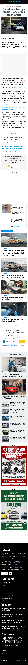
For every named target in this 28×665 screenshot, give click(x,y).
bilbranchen (4, 556)
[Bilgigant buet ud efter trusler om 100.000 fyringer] (14, 387)
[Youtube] (10, 573)
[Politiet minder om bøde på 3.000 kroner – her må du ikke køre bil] (5, 418)
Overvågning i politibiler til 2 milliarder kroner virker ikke (17, 437)
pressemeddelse (20, 87)
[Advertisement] (14, 187)
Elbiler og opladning (5, 371)
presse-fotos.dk (14, 151)
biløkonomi (16, 564)
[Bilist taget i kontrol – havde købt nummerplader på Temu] (5, 425)
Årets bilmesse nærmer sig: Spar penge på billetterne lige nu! (13, 108)
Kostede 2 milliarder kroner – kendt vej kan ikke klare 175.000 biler (17, 411)
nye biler (19, 555)
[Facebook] (3, 573)
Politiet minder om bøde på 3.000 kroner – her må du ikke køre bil (18, 418)
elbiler (14, 555)
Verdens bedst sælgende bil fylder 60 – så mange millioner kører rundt (18, 404)
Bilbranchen (4, 394)
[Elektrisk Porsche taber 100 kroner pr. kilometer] (5, 432)
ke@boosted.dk (14, 663)
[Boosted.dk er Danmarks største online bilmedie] (14, 2)
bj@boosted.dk (16, 226)
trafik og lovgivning (18, 562)
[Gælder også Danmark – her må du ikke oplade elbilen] (14, 364)
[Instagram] (6, 573)
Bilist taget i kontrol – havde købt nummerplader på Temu (17, 424)
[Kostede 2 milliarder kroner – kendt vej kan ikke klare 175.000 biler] (5, 411)
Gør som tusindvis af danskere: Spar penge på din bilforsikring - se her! (12, 147)
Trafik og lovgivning (14, 6)
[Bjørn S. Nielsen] (6, 215)
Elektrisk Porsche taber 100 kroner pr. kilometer (17, 431)
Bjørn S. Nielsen (10, 38)
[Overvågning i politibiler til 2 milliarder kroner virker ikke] (5, 439)
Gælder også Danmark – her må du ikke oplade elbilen (13, 375)
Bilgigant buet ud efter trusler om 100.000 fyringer (13, 398)
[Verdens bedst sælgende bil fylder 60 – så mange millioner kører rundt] (5, 404)
